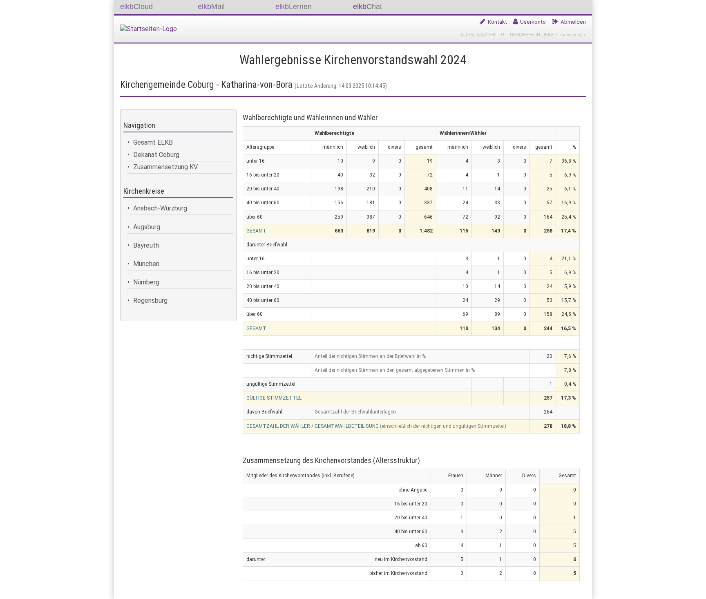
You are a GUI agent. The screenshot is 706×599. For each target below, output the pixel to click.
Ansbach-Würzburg (160, 208)
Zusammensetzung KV (165, 167)
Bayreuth (146, 245)
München (146, 264)
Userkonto (533, 21)
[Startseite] (151, 26)
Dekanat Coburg (156, 155)
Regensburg (150, 300)
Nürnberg (146, 282)
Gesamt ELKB (153, 142)
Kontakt (497, 21)
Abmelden (573, 21)
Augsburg (146, 227)
